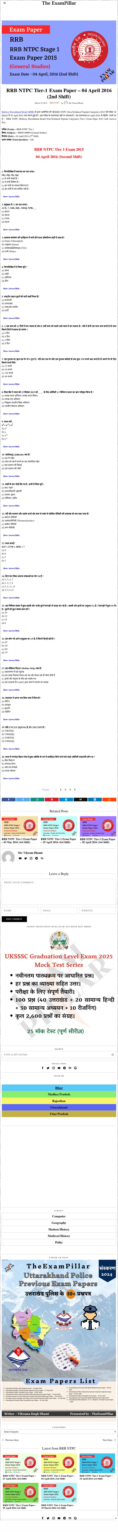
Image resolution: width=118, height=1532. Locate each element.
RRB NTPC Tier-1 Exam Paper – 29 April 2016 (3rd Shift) (58, 841)
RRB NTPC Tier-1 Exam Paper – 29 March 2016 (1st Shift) (58, 1506)
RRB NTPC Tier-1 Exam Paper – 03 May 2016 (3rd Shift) (19, 841)
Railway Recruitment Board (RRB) (18, 111)
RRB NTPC (54, 102)
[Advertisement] (59, 11)
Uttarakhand (58, 1107)
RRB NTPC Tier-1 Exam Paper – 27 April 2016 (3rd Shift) (19, 1477)
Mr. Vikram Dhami (76, 103)
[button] (112, 1054)
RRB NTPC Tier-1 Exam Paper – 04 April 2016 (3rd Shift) (58, 1477)
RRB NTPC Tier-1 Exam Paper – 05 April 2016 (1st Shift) (19, 1506)
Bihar (59, 1087)
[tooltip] (9, 799)
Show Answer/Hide (11, 196)
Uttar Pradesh (59, 1114)
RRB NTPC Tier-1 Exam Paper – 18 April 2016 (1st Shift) (96, 1477)
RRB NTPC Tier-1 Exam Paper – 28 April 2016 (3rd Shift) (97, 841)
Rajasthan (59, 1101)
